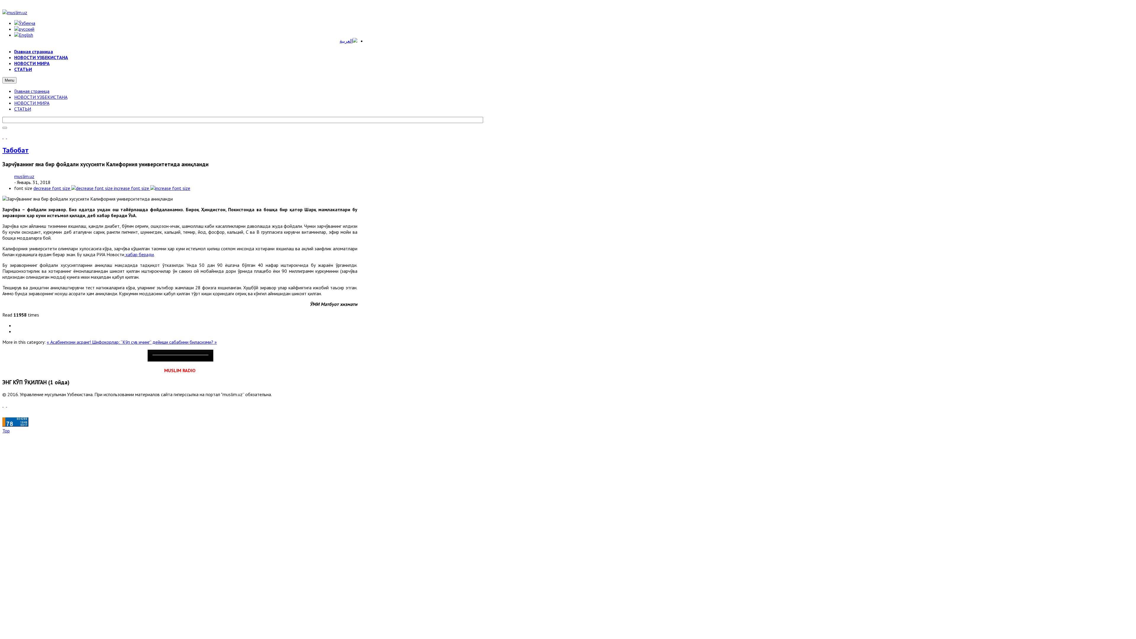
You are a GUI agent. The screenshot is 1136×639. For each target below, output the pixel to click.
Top (6, 431)
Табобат (15, 150)
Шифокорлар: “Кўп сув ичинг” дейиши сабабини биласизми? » (154, 342)
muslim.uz (24, 176)
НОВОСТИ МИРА (31, 103)
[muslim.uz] (14, 12)
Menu (9, 80)
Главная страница (31, 91)
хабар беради (139, 254)
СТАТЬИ (22, 109)
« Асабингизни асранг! (69, 342)
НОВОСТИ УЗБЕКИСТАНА (40, 97)
